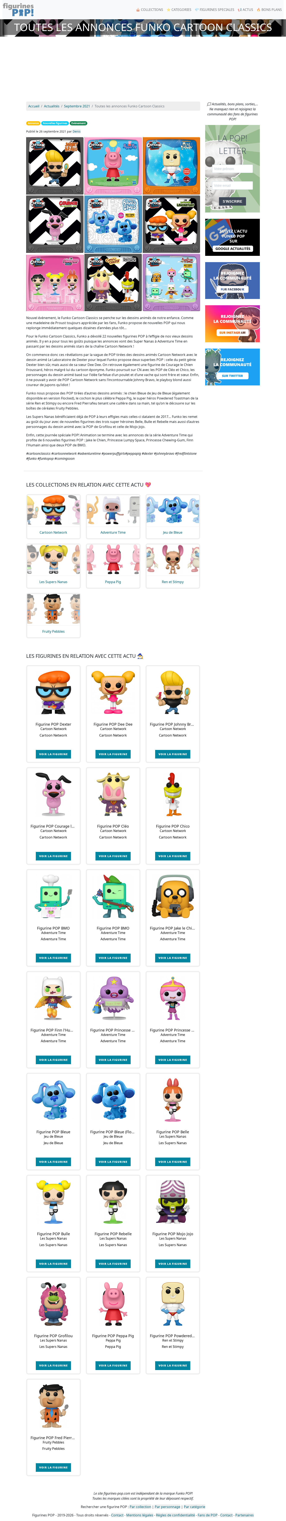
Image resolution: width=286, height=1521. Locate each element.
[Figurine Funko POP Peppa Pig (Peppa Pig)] (113, 1304)
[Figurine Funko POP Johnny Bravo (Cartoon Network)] (173, 692)
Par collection (140, 1506)
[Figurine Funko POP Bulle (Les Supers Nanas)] (53, 1202)
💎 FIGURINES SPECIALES (214, 9)
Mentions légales (139, 1515)
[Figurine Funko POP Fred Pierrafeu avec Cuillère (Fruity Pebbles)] (53, 1406)
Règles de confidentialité (175, 1515)
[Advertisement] (143, 70)
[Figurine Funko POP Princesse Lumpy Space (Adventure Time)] (113, 998)
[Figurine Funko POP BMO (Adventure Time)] (53, 896)
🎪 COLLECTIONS (149, 9)
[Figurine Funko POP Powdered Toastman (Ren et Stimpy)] (173, 1304)
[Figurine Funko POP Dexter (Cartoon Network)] (53, 692)
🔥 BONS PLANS (269, 9)
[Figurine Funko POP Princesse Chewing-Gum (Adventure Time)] (173, 998)
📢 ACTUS (245, 9)
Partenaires (244, 1515)
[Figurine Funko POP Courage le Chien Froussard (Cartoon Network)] (53, 794)
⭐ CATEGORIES (178, 9)
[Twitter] (232, 366)
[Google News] (232, 237)
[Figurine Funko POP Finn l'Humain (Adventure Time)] (53, 998)
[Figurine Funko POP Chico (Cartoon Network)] (173, 794)
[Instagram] (232, 323)
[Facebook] (232, 280)
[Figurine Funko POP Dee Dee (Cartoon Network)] (113, 692)
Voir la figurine (53, 754)
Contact (117, 1515)
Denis (77, 131)
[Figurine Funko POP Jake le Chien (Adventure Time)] (173, 896)
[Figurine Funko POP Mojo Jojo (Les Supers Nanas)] (173, 1202)
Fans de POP (208, 1515)
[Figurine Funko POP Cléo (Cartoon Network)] (113, 794)
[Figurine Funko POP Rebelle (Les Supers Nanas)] (113, 1202)
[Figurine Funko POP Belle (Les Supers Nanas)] (173, 1100)
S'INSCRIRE (232, 201)
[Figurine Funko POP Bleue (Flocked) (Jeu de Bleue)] (113, 1100)
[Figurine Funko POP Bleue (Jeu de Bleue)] (53, 1100)
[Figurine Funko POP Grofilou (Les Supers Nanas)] (53, 1304)
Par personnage (167, 1506)
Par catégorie (194, 1506)
